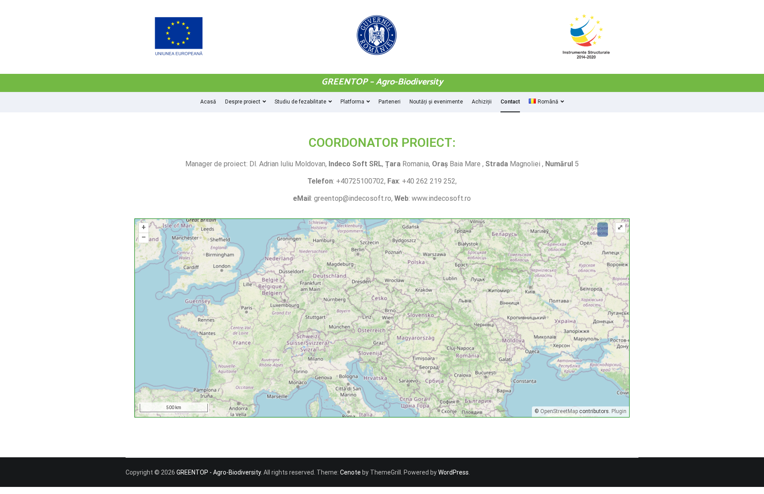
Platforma (352, 102)
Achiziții (482, 102)
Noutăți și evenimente (436, 102)
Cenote (350, 472)
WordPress (453, 472)
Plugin (618, 411)
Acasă (208, 102)
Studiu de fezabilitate (300, 102)
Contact (510, 102)
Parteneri (389, 102)
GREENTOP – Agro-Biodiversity (382, 82)
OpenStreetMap (559, 411)
